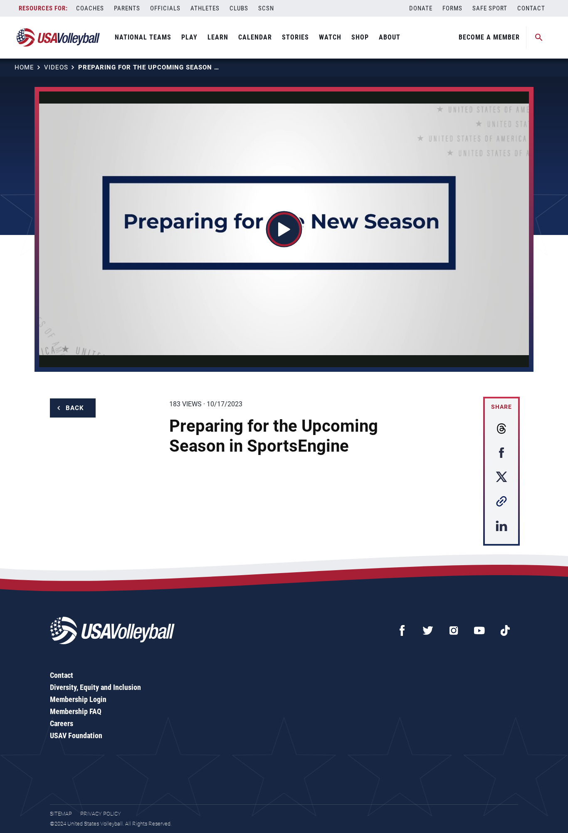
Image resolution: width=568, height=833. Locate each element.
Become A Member (489, 37)
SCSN (266, 8)
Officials (165, 8)
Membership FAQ (75, 711)
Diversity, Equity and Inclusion (95, 687)
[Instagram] (453, 630)
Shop (360, 37)
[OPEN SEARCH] (538, 37)
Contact (531, 8)
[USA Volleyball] (58, 37)
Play (189, 37)
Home (24, 67)
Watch (330, 37)
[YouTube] (479, 630)
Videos (56, 67)
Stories (295, 37)
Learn (217, 37)
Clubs (239, 8)
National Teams (143, 37)
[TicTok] (505, 630)
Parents (127, 8)
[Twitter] (428, 630)
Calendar (255, 37)
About (389, 37)
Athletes (205, 8)
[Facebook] (402, 630)
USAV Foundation (76, 735)
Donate (420, 8)
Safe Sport (489, 8)
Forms (452, 8)
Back (75, 408)
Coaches (90, 8)
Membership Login (78, 699)
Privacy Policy (100, 814)
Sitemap (61, 814)
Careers (61, 723)
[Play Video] (284, 229)
